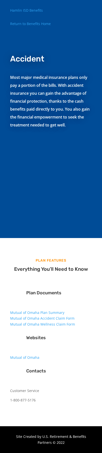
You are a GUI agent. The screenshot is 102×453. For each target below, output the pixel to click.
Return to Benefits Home (30, 23)
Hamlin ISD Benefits (26, 10)
